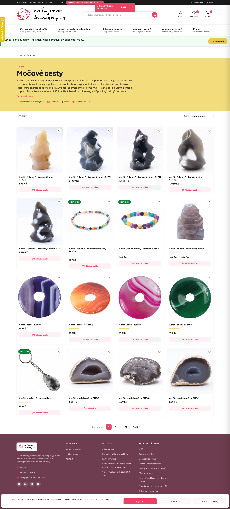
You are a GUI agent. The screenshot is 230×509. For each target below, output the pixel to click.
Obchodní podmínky (148, 459)
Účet (180, 17)
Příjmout (140, 501)
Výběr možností (191, 263)
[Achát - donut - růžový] (140, 297)
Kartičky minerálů (110, 459)
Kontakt (210, 2)
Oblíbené (194, 14)
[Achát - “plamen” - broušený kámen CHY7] (40, 221)
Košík (208, 14)
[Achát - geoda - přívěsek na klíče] (40, 371)
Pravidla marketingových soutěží (153, 486)
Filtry (24, 116)
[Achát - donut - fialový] (40, 297)
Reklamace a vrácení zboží (150, 463)
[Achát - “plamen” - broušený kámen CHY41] (140, 150)
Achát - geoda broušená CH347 (84, 398)
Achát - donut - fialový (30, 324)
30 (126, 427)
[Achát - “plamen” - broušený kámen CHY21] (90, 150)
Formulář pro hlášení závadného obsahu (152, 480)
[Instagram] (25, 484)
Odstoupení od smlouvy (149, 491)
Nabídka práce (72, 454)
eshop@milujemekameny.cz (31, 2)
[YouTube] (38, 484)
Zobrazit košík (217, 41)
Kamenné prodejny (74, 449)
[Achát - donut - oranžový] (90, 297)
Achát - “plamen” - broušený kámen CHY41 (140, 177)
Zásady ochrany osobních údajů (152, 468)
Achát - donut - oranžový (81, 324)
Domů (19, 55)
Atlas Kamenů (108, 449)
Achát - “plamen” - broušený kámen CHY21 (90, 177)
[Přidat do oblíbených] (59, 130)
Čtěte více (91, 408)
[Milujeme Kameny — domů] (42, 15)
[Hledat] (154, 15)
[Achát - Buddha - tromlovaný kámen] (190, 221)
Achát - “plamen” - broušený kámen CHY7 (39, 248)
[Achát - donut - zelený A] (190, 297)
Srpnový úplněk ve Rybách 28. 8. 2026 (116, 473)
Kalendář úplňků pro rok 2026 (115, 454)
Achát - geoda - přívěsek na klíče (35, 398)
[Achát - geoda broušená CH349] (190, 371)
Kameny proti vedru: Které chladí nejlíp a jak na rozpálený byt (116, 465)
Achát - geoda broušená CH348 (134, 398)
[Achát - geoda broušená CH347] (90, 371)
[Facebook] (19, 484)
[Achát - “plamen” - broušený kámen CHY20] (40, 150)
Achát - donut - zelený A (180, 324)
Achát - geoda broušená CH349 (184, 398)
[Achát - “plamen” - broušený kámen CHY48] (190, 150)
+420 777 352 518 (56, 2)
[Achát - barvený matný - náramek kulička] (140, 221)
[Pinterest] (31, 484)
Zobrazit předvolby (209, 501)
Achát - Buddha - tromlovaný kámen (186, 248)
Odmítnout (174, 501)
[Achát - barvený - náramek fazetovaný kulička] (90, 221)
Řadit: (186, 116)
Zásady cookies (146, 473)
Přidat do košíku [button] (41, 190)
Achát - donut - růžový (130, 324)
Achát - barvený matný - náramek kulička (139, 248)
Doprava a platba (197, 2)
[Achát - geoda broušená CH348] (140, 371)
